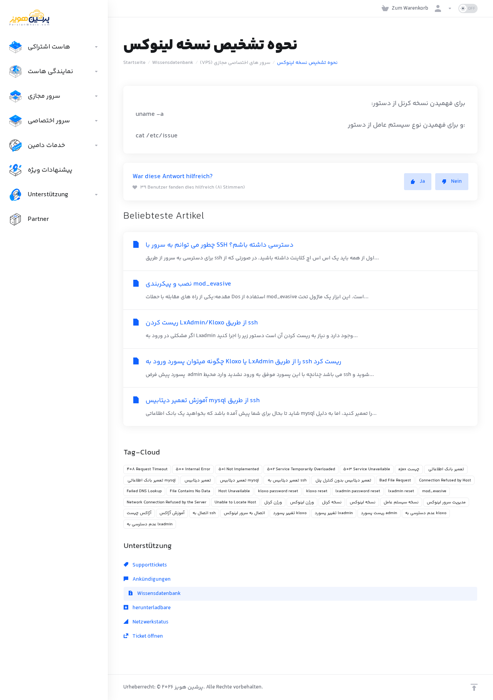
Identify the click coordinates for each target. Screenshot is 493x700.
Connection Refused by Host (445, 480)
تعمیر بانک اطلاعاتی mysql (151, 480)
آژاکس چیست (139, 513)
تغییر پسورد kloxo (290, 513)
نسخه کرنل (332, 502)
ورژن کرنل (273, 502)
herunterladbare (151, 608)
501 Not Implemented (238, 469)
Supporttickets (149, 565)
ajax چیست (408, 469)
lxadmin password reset (357, 491)
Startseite (134, 63)
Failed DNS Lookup (144, 491)
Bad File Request (395, 480)
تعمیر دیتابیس (197, 480)
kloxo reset (316, 491)
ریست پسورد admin (379, 513)
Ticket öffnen (147, 636)
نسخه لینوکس (363, 502)
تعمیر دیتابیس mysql (239, 480)
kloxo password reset (278, 491)
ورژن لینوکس (302, 502)
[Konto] (443, 8)
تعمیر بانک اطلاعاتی (446, 469)
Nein (456, 181)
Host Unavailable (234, 491)
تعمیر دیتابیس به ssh (287, 480)
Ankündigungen (151, 579)
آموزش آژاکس (171, 513)
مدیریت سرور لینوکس (446, 502)
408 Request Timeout (147, 469)
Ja (422, 181)
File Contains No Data (190, 491)
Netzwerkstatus (149, 622)
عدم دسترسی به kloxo (425, 513)
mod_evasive (434, 491)
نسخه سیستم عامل (401, 502)
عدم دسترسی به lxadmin (150, 524)
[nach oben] (474, 687)
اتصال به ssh (204, 513)
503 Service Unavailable (366, 469)
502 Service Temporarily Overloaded (301, 469)
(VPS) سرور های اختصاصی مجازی (235, 63)
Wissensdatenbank (172, 63)
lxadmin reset (401, 491)
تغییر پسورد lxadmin (334, 513)
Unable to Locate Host (235, 502)
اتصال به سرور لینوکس (244, 513)
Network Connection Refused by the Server (166, 502)
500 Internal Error (193, 469)
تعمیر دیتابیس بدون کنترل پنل (343, 480)
